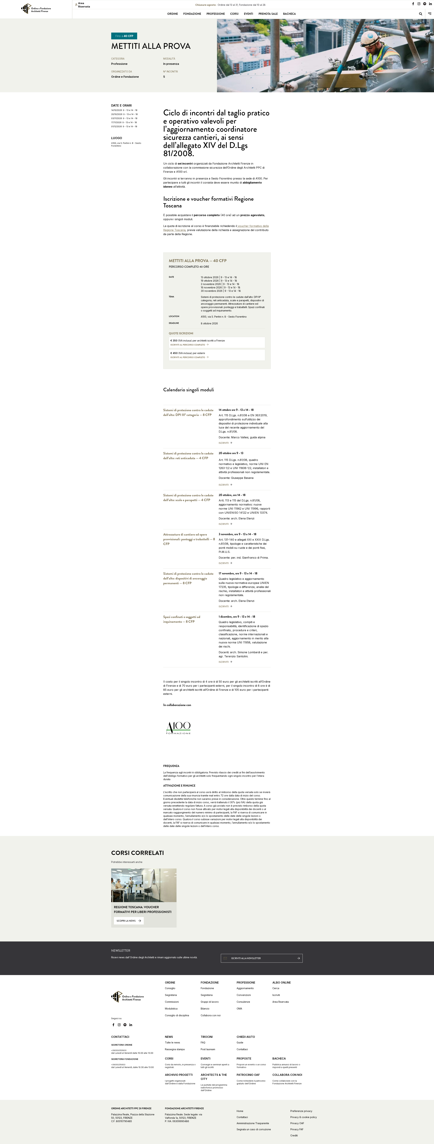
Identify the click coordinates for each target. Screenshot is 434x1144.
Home (240, 1111)
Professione (215, 14)
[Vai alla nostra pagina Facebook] (413, 4)
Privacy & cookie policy (303, 1117)
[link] (36, 8)
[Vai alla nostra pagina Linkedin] (430, 4)
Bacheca (289, 14)
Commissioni (172, 1001)
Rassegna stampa (175, 1049)
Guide (240, 1042)
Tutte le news (172, 1042)
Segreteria (171, 995)
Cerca (275, 988)
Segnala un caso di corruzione (254, 1129)
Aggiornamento (245, 988)
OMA (239, 1008)
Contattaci (242, 1049)
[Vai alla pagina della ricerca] (420, 14)
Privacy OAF (297, 1123)
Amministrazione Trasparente (253, 1123)
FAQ (203, 1042)
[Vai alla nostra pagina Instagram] (419, 4)
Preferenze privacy (301, 1111)
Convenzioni (244, 995)
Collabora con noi (211, 1015)
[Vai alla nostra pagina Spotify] (424, 4)
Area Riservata (280, 1001)
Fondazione (192, 14)
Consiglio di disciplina (177, 1015)
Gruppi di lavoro (210, 1001)
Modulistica (171, 1008)
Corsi (234, 14)
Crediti (294, 1135)
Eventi (248, 14)
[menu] (429, 14)
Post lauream (208, 1049)
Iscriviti (276, 995)
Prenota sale (268, 14)
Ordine (172, 14)
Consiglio (170, 988)
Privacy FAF (296, 1129)
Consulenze (243, 1001)
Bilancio (205, 1008)
